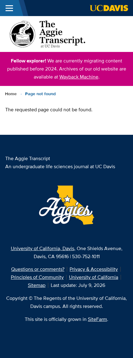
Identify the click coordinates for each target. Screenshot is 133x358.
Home (11, 94)
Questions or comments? (37, 269)
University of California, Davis (42, 248)
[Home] (47, 33)
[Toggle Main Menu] (9, 8)
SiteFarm (97, 319)
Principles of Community (37, 277)
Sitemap (36, 285)
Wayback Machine (78, 76)
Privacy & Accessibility (94, 269)
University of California (93, 277)
